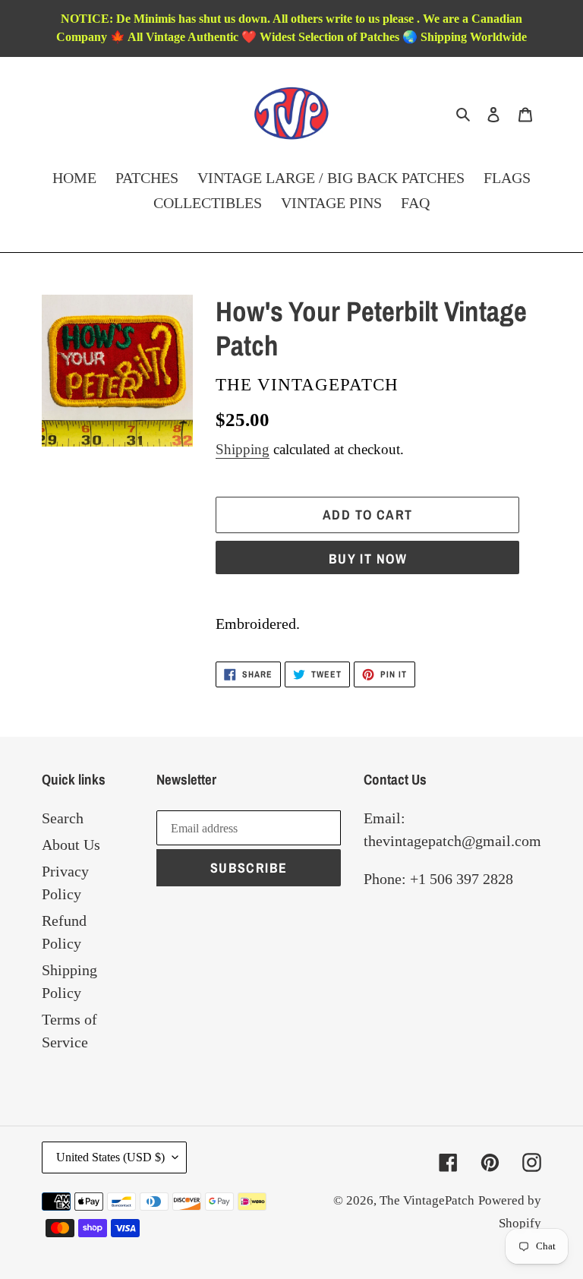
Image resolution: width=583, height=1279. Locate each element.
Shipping (242, 449)
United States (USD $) (110, 1157)
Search (63, 818)
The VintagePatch (427, 1200)
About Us (71, 844)
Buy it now (368, 558)
